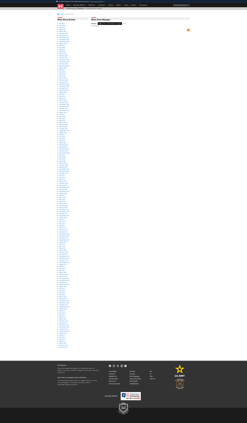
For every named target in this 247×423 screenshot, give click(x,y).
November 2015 (64, 258)
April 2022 (62, 120)
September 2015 (64, 262)
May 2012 (62, 339)
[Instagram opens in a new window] (114, 366)
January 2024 (63, 82)
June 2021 (62, 137)
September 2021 (64, 131)
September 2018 (64, 191)
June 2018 (62, 197)
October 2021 (63, 128)
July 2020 (62, 155)
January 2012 (63, 347)
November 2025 (64, 39)
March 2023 (63, 100)
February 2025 (63, 56)
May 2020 (62, 159)
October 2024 (63, 64)
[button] (97, 2)
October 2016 (63, 238)
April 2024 (62, 76)
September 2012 (64, 331)
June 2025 (62, 47)
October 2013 (63, 305)
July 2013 (62, 311)
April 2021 (62, 141)
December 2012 (64, 325)
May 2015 (62, 268)
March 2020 (63, 163)
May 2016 (62, 248)
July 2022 (62, 114)
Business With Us (80, 5)
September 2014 (64, 284)
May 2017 (62, 224)
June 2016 (62, 246)
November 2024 (64, 62)
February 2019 (63, 183)
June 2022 (62, 116)
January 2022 (63, 126)
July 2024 (62, 70)
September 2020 (64, 153)
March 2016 (63, 250)
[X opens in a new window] (118, 366)
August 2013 (63, 309)
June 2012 (62, 337)
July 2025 (62, 45)
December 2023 (64, 84)
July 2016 (62, 244)
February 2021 (63, 145)
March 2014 (63, 297)
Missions (92, 5)
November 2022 (64, 106)
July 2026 (62, 23)
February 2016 (63, 252)
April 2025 (62, 52)
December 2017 (64, 209)
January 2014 (63, 299)
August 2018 (63, 193)
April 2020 (62, 161)
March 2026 (63, 31)
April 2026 (62, 29)
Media (119, 5)
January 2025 (63, 58)
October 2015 (63, 260)
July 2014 (62, 288)
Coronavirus (143, 5)
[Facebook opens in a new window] (110, 366)
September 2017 (64, 216)
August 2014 (63, 286)
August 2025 (63, 43)
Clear (124, 23)
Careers (111, 5)
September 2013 (64, 307)
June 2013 (62, 313)
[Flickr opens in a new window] (125, 366)
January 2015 (63, 276)
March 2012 (63, 343)
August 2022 (63, 112)
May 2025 (62, 50)
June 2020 (62, 157)
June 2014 (62, 290)
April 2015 (62, 270)
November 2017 (64, 212)
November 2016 (64, 236)
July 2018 (62, 195)
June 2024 (62, 72)
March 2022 (63, 122)
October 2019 (63, 173)
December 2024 (64, 60)
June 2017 (62, 222)
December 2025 (64, 37)
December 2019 (64, 169)
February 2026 (63, 33)
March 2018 (63, 203)
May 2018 (62, 199)
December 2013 (64, 301)
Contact (133, 5)
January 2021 (63, 147)
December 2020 (64, 149)
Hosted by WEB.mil (111, 396)
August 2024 (63, 68)
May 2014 (62, 293)
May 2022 (62, 118)
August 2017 (63, 218)
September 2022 (64, 110)
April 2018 (62, 201)
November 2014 (64, 280)
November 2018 (64, 187)
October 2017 (63, 214)
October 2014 (63, 282)
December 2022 (64, 104)
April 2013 (62, 317)
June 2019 (62, 177)
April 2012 (62, 341)
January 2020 (63, 167)
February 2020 (63, 165)
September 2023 (64, 90)
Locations (101, 5)
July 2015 (62, 266)
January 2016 (63, 254)
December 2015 (64, 256)
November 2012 (64, 327)
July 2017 (62, 220)
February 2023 (63, 102)
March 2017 (63, 228)
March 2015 (63, 272)
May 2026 (62, 27)
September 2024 (64, 66)
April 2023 (62, 98)
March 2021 (63, 143)
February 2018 (63, 205)
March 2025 (63, 54)
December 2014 (64, 278)
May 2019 (62, 179)
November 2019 (64, 171)
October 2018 (63, 189)
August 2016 (63, 242)
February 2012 (63, 345)
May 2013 (62, 315)
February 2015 (63, 274)
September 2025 (64, 41)
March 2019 (63, 181)
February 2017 (63, 230)
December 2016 (64, 234)
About (68, 5)
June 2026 (62, 25)
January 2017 (63, 232)
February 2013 (63, 321)
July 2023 (62, 94)
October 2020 (63, 151)
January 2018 (63, 207)
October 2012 (63, 329)
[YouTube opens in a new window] (122, 366)
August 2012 (63, 333)
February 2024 (63, 80)
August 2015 (63, 264)
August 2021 (63, 133)
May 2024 (62, 74)
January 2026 (63, 35)
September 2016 (64, 240)
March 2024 (63, 78)
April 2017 (62, 226)
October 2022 (63, 108)
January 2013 (63, 323)
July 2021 (62, 135)
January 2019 (63, 185)
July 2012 (62, 335)
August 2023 (63, 92)
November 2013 (64, 303)
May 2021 (62, 139)
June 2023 (62, 96)
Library (126, 5)
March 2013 (63, 319)
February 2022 (63, 124)
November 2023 (64, 86)
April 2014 (62, 295)
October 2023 (63, 88)
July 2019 (62, 175)
